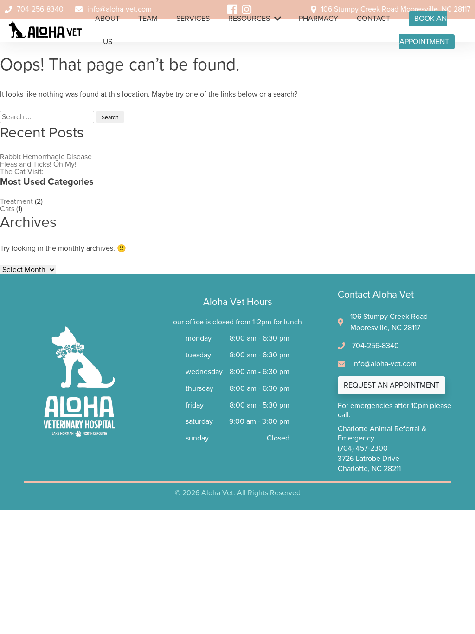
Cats (7, 209)
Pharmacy (318, 18)
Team (148, 18)
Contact (373, 18)
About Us (107, 22)
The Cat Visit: (22, 171)
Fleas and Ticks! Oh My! (38, 164)
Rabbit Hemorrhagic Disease (46, 157)
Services (193, 18)
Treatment (16, 201)
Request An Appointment (391, 385)
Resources (249, 18)
